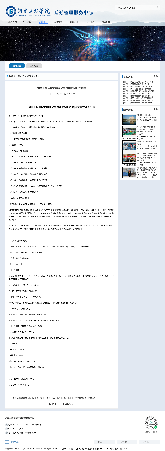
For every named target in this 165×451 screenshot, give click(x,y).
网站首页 (12, 22)
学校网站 (89, 22)
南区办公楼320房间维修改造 (30, 398)
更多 (156, 76)
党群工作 (43, 22)
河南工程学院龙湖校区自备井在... (142, 84)
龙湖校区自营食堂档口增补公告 (141, 93)
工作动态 (34, 66)
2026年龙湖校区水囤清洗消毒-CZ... (142, 100)
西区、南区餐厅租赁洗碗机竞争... (142, 86)
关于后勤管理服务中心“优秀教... (141, 89)
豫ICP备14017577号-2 (123, 449)
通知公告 (17, 66)
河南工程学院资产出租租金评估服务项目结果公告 (73, 398)
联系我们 (74, 22)
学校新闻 (105, 22)
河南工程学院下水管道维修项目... (142, 103)
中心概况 (27, 22)
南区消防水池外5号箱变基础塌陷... (142, 98)
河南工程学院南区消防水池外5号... (142, 96)
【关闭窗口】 (54, 404)
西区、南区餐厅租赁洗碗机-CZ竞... (142, 82)
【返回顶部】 (68, 404)
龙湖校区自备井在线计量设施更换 (142, 91)
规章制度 (58, 22)
